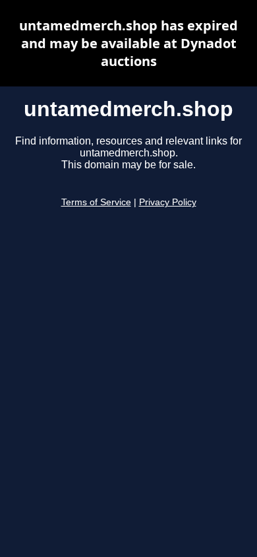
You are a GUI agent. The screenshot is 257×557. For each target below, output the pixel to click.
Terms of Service (96, 202)
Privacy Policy (167, 202)
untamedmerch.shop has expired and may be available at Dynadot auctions (128, 43)
